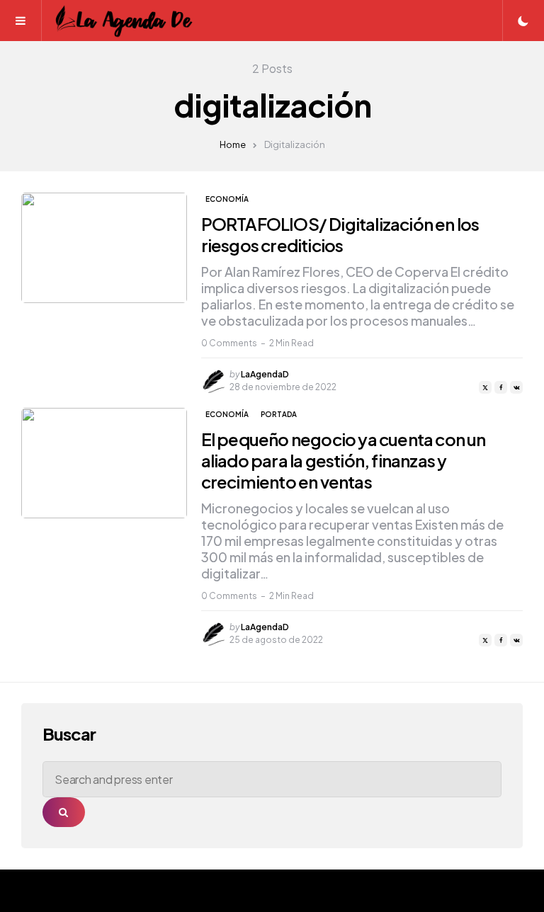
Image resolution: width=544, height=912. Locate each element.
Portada (279, 414)
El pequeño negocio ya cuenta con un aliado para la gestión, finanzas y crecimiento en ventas (343, 460)
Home (233, 144)
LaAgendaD (265, 374)
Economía (227, 199)
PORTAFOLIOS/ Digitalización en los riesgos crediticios (340, 234)
